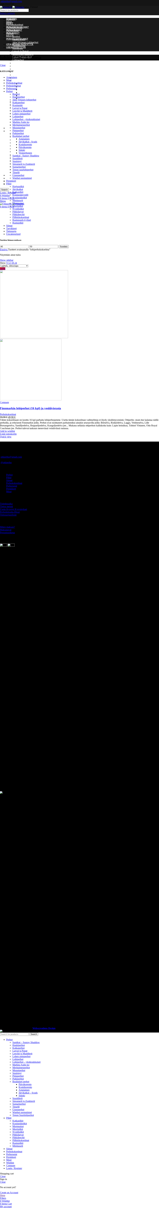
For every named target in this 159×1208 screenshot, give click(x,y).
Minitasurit (18, 148)
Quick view (5, 436)
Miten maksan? (7, 527)
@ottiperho (6, 462)
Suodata (63, 246)
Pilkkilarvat (18, 211)
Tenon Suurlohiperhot (23, 1115)
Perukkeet (11, 128)
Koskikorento (26, 89)
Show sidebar (6, 260)
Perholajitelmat (13, 85)
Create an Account (9, 1192)
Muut (9, 21)
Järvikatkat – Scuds (28, 86)
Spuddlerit (17, 158)
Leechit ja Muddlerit (22, 54)
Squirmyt (16, 161)
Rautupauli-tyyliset (21, 220)
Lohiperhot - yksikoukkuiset (26, 119)
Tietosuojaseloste (8, 515)
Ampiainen (24, 83)
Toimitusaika (6, 503)
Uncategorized (13, 184)
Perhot (9, 91)
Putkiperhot (18, 77)
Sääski (22, 95)
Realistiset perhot (21, 80)
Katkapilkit (18, 139)
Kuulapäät (17, 105)
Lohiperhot (17, 116)
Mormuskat (18, 151)
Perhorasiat (11, 88)
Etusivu (4, 249)
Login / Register (14, 1168)
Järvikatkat (17, 189)
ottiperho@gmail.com (11, 1)
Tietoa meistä (6, 506)
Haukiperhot (18, 97)
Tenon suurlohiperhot (23, 116)
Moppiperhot (19, 71)
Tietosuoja (11, 231)
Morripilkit (17, 206)
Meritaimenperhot (21, 68)
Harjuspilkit (18, 186)
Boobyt (16, 36)
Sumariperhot (19, 167)
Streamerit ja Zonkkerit (23, 164)
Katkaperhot (18, 102)
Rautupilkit (17, 222)
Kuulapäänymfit (20, 195)
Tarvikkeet (11, 178)
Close (3, 65)
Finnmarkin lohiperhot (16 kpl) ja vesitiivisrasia (30, 408)
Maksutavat (5, 529)
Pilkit (9, 130)
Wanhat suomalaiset (22, 178)
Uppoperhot (18, 175)
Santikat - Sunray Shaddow (25, 155)
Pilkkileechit (18, 214)
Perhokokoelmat (14, 24)
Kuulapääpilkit (19, 197)
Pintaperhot (18, 74)
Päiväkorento (26, 92)
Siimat (9, 175)
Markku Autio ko (21, 66)
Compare (10, 1165)
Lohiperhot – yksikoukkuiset (26, 63)
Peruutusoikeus (7, 532)
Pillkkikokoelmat (20, 217)
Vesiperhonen (25, 153)
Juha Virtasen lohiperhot (25, 42)
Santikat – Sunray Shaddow (26, 101)
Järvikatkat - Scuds (28, 141)
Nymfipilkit (18, 208)
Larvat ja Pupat (20, 51)
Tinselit (16, 172)
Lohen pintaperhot (21, 113)
